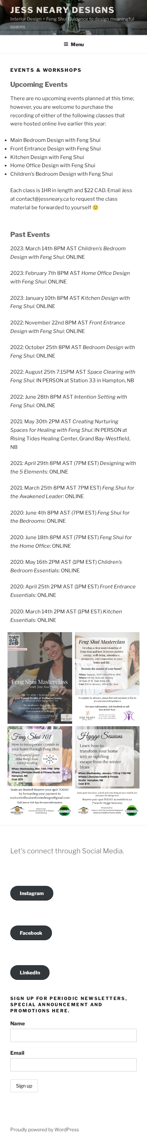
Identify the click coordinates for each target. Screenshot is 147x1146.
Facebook (31, 933)
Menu (77, 44)
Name (17, 1024)
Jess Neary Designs (62, 10)
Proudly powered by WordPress (44, 1129)
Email (17, 1053)
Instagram (32, 893)
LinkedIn (30, 972)
